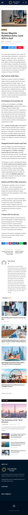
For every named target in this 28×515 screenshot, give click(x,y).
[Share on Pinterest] (19, 47)
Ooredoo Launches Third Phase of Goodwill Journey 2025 (7, 253)
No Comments (6, 43)
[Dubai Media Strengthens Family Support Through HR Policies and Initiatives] (14, 353)
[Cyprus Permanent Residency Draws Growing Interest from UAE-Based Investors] (5, 444)
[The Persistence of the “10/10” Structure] (14, 411)
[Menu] (2, 2)
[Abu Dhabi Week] (14, 2)
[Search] (26, 2)
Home (2, 7)
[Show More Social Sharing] (25, 47)
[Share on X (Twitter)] (12, 47)
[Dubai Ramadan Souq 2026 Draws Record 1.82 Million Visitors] (14, 376)
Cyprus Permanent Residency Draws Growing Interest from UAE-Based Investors (18, 444)
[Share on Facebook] (5, 47)
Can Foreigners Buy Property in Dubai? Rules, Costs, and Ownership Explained (18, 436)
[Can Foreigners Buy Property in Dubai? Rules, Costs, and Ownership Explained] (5, 436)
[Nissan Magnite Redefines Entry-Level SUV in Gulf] (14, 18)
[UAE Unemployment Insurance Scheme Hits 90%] (14, 309)
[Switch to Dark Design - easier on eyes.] (23, 2)
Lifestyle (4, 29)
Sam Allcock (8, 41)
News (3, 417)
